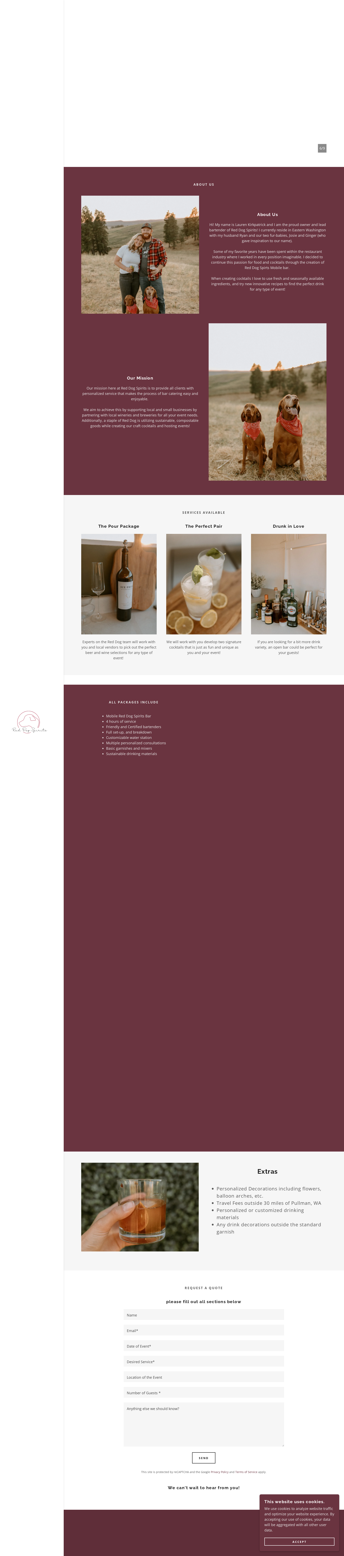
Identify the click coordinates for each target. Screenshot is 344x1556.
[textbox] (204, 1314)
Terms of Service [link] (246, 1472)
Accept (299, 1542)
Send (204, 1458)
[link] (29, 721)
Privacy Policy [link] (220, 1472)
